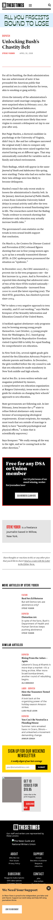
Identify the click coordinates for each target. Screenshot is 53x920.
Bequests (39, 863)
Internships (38, 881)
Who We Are (14, 858)
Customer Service (14, 883)
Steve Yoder (8, 53)
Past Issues (14, 860)
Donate (39, 858)
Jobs (38, 878)
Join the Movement (12, 909)
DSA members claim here (26, 495)
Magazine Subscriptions (14, 878)
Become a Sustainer (38, 860)
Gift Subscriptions (14, 880)
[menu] (30, 5)
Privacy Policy (14, 863)
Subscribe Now (29, 805)
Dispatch (6, 35)
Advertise (39, 866)
